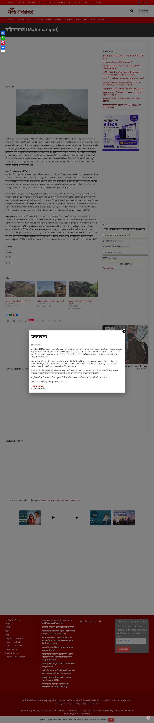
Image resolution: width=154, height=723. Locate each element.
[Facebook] (2, 33)
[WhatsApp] (2, 37)
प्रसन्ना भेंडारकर (38, 386)
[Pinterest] (2, 42)
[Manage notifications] (148, 718)
